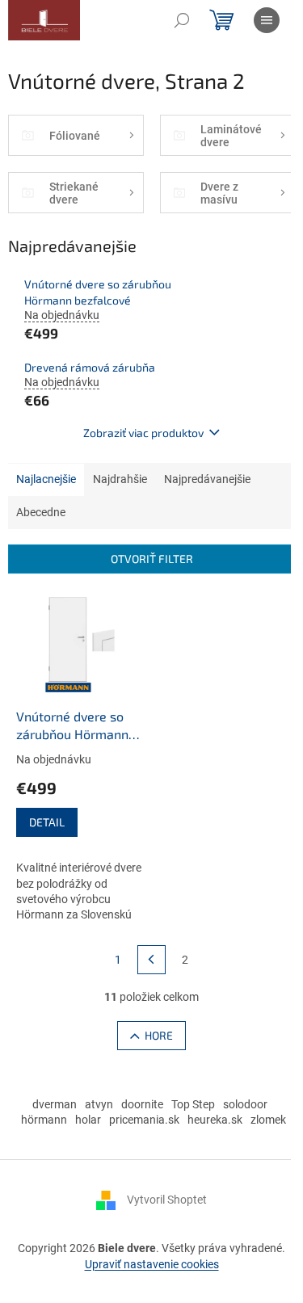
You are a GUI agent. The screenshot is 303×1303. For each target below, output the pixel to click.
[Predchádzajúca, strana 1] (151, 959)
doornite (142, 1104)
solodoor (245, 1104)
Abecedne (40, 512)
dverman (54, 1104)
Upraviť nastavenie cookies (152, 1264)
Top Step (193, 1104)
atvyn (99, 1104)
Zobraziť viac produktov (143, 432)
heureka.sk (214, 1119)
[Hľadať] (182, 20)
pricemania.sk (144, 1119)
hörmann (44, 1119)
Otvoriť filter (152, 558)
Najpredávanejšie (207, 479)
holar (88, 1119)
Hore (159, 1035)
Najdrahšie (120, 479)
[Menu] (266, 20)
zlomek (268, 1119)
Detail (47, 822)
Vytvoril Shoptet (167, 1199)
